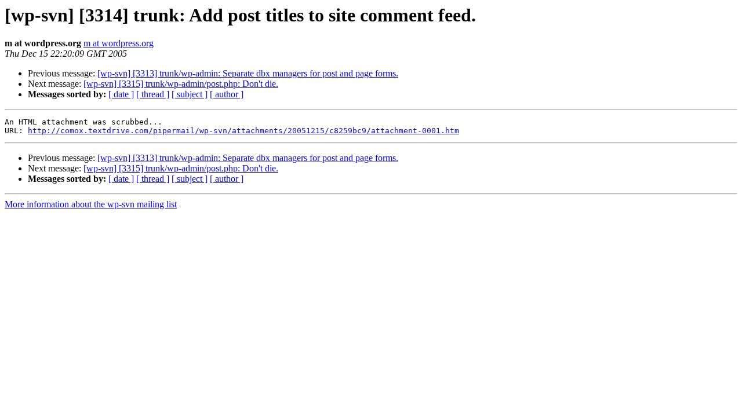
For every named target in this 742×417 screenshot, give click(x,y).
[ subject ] (190, 94)
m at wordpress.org (118, 43)
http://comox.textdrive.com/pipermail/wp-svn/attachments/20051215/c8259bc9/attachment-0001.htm (243, 130)
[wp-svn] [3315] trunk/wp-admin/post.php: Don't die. (180, 84)
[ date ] (121, 94)
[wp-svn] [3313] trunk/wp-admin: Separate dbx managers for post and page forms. (247, 73)
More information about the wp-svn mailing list (91, 204)
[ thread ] (152, 94)
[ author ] (226, 94)
